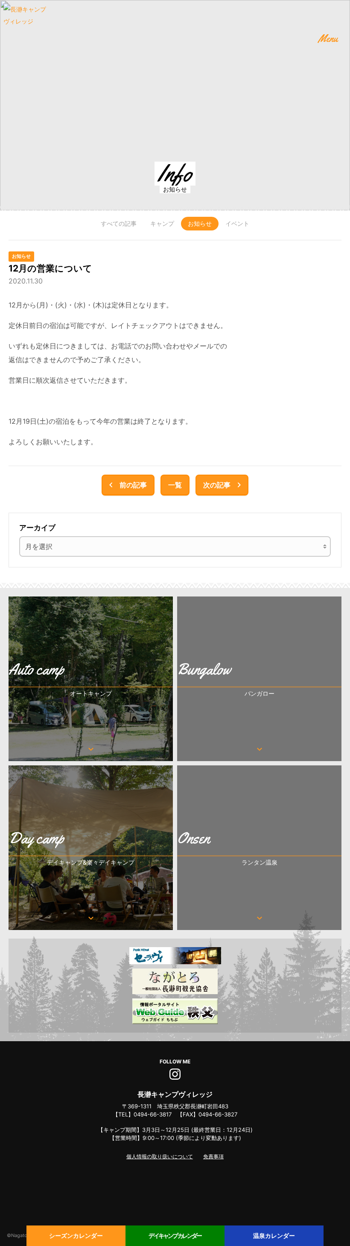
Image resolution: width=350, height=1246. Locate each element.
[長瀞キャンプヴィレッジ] (24, 24)
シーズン (76, 1235)
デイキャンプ (175, 1235)
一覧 (175, 485)
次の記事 (223, 485)
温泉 (274, 1235)
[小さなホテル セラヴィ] (175, 955)
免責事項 (213, 1156)
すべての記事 (119, 223)
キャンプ (162, 223)
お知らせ (200, 223)
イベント (237, 223)
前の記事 (126, 485)
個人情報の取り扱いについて (159, 1156)
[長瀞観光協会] (175, 981)
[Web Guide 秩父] (175, 1011)
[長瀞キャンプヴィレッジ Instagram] (175, 1071)
